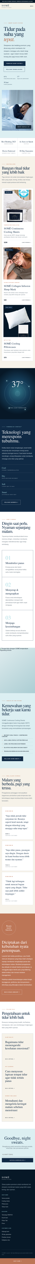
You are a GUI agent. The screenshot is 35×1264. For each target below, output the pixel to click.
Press (3, 1223)
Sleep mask (5, 1206)
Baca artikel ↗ (10, 1059)
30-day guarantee (6, 1234)
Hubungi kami (5, 1231)
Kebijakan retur (6, 1240)
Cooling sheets (6, 1201)
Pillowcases (5, 1204)
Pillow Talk (5, 1220)
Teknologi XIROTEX (7, 1215)
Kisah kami (5, 1217)
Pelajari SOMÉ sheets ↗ (12, 758)
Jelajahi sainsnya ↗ (11, 502)
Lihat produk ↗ (26, 242)
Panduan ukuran (6, 1237)
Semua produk (6, 1198)
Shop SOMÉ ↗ (17, 1261)
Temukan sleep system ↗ (14, 63)
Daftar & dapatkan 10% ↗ (17, 1160)
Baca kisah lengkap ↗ (12, 992)
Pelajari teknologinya (14, 69)
